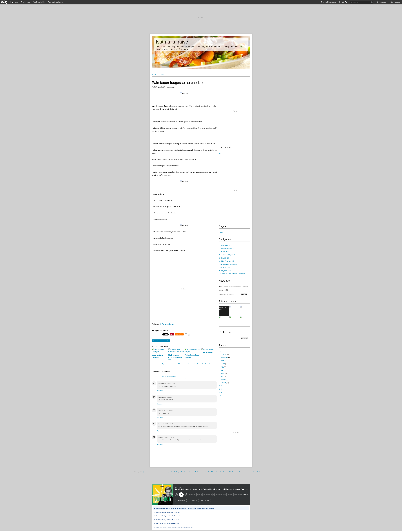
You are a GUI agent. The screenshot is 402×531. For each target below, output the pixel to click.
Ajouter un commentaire (169, 376)
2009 (220, 395)
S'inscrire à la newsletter (161, 341)
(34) (225, 270)
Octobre (223, 354)
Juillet (223, 364)
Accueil (154, 74)
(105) (225, 245)
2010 (220, 392)
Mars (222, 376)
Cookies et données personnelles (247, 472)
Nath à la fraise (172, 42)
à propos (206, 500)
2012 (220, 386)
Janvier (223, 383)
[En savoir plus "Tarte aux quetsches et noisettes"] (234, 321)
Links (221, 232)
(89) (226, 248)
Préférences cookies (262, 472)
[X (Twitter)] (342, 2)
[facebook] (339, 2)
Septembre (224, 357)
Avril (222, 373)
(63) (224, 251)
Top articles (183, 472)
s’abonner (182, 500)
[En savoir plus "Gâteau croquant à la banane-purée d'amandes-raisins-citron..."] (224, 321)
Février (223, 379)
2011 (220, 389)
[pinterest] (346, 2)
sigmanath (145, 472)
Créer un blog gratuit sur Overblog (170, 472)
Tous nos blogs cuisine (328, 2)
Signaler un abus (199, 472)
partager (194, 500)
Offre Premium (233, 472)
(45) (226, 261)
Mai (222, 370)
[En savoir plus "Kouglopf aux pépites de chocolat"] (234, 311)
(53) (227, 255)
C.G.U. (207, 472)
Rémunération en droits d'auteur (219, 472)
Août (222, 360)
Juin (222, 367)
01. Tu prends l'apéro (167, 324)
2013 (220, 351)
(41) (228, 264)
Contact (161, 74)
